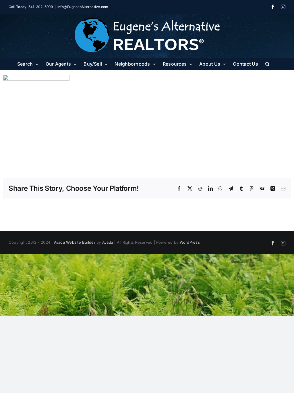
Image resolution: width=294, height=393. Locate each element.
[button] (267, 64)
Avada (107, 242)
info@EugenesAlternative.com (82, 7)
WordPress (190, 242)
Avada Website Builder (74, 242)
